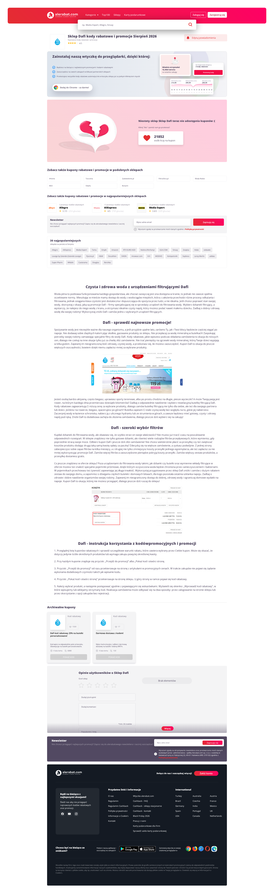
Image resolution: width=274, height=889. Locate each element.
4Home (52, 178)
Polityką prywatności (194, 229)
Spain (178, 811)
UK (211, 811)
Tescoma (89, 178)
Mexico (213, 806)
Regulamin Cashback (118, 806)
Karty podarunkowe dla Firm (146, 826)
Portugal (197, 811)
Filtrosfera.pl (164, 178)
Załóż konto (206, 773)
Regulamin (113, 801)
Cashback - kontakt (142, 811)
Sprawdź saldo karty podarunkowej (150, 831)
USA (177, 816)
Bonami (125, 186)
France (213, 801)
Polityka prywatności (118, 811)
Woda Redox (200, 178)
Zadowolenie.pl (128, 178)
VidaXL (88, 186)
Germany (179, 806)
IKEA (51, 186)
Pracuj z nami (139, 821)
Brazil (178, 801)
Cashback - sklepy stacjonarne (147, 806)
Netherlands (216, 816)
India (195, 806)
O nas (111, 796)
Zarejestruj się (217, 14)
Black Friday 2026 (141, 816)
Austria (213, 796)
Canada (196, 816)
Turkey (178, 796)
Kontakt (111, 821)
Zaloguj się (198, 14)
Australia (197, 796)
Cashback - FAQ (140, 801)
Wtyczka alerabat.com (143, 796)
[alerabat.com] (62, 15)
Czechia (196, 801)
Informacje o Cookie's (118, 816)
